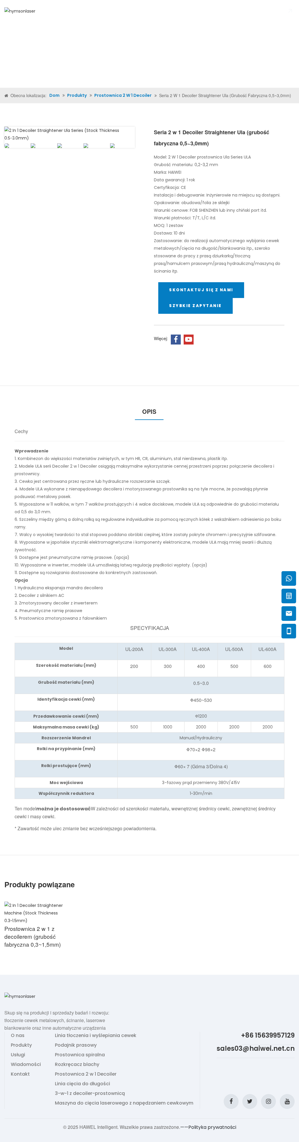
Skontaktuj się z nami (197, 11)
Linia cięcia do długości (82, 1083)
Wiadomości (156, 11)
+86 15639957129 (268, 1036)
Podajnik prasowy (76, 1045)
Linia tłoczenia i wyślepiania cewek (95, 1035)
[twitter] (249, 1101)
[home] (6, 96)
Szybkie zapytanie (195, 306)
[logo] (19, 10)
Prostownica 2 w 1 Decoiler (123, 95)
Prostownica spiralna (80, 1054)
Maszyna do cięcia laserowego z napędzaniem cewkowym (124, 1103)
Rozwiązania (124, 11)
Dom (48, 11)
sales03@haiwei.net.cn (256, 1049)
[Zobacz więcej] (37, 913)
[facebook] (231, 1101)
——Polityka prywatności (208, 1127)
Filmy (101, 11)
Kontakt (20, 1074)
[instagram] (268, 1101)
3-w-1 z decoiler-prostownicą (90, 1093)
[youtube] (287, 1101)
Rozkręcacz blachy (77, 1064)
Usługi (18, 1054)
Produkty (82, 11)
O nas (61, 11)
